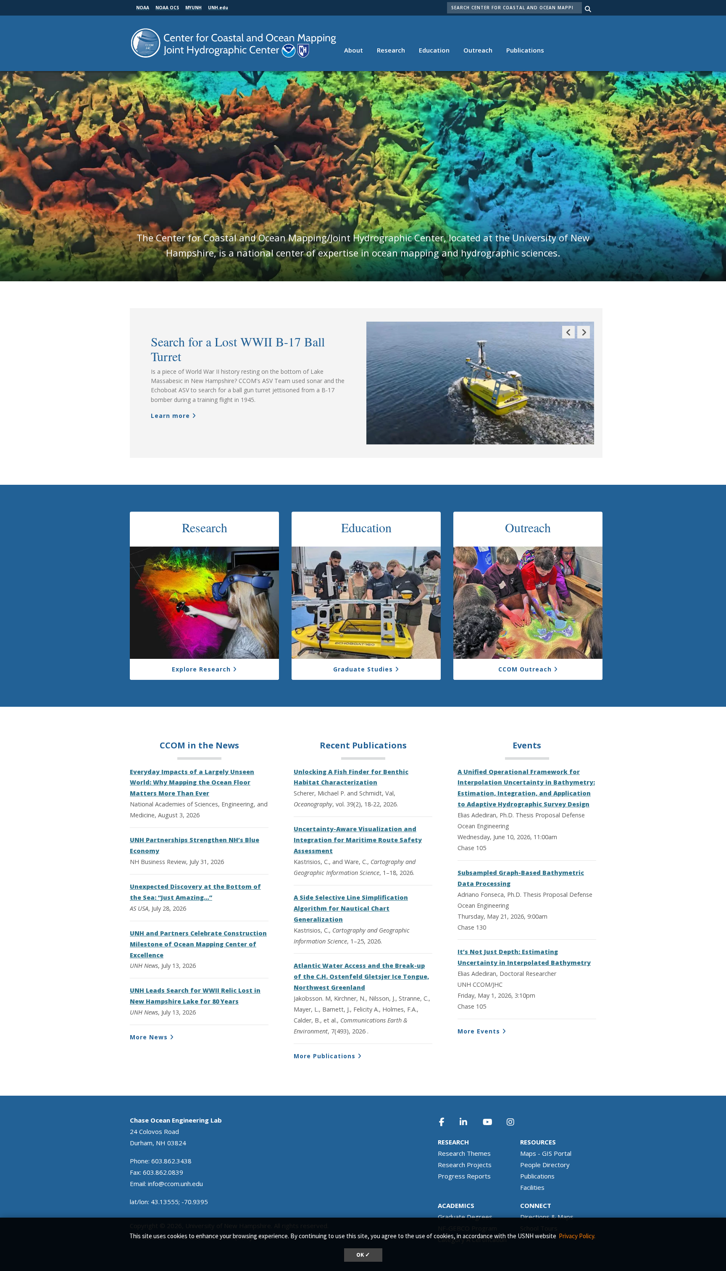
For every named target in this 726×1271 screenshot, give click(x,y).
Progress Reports (464, 1176)
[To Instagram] (516, 1122)
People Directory (545, 1164)
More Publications (324, 1056)
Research (391, 50)
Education (434, 50)
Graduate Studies (363, 669)
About (353, 50)
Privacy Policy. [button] (577, 1236)
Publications (525, 50)
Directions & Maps (546, 1217)
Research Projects (465, 1164)
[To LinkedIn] (469, 1122)
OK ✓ (363, 1254)
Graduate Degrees (465, 1217)
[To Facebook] (447, 1122)
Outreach (477, 50)
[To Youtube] (492, 1122)
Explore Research (201, 669)
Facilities (532, 1187)
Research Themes (464, 1153)
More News (149, 1037)
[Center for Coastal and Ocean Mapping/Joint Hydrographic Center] (233, 42)
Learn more (170, 416)
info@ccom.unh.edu (175, 1183)
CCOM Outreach (525, 669)
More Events (479, 1031)
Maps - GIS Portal (545, 1153)
